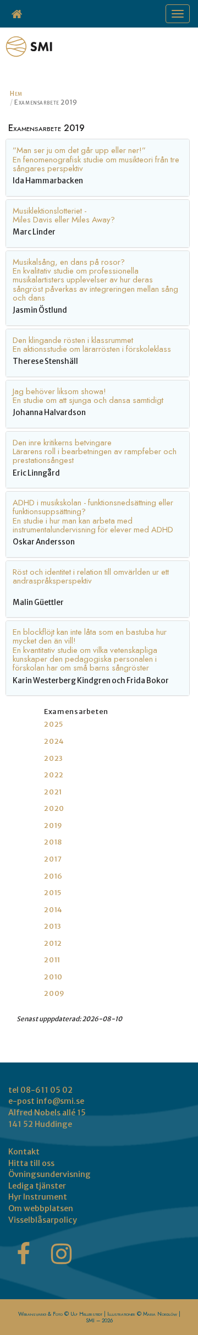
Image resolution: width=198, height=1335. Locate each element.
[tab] (97, 167)
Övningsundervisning (49, 1174)
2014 (53, 909)
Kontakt (24, 1152)
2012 (53, 943)
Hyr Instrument (37, 1197)
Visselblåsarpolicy (42, 1220)
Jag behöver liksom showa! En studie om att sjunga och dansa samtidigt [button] (88, 395)
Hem (16, 93)
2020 (54, 808)
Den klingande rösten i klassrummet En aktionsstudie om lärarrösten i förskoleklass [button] (92, 344)
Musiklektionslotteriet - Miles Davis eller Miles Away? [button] (64, 215)
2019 (53, 825)
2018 (53, 842)
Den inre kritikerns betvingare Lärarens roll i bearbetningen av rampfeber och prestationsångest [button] (95, 452)
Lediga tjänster (37, 1186)
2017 (53, 859)
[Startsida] (17, 14)
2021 (53, 792)
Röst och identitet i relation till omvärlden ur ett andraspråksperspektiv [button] (91, 576)
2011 (52, 960)
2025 (53, 724)
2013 (53, 926)
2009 (54, 993)
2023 (53, 758)
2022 (54, 775)
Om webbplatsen (40, 1208)
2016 (53, 876)
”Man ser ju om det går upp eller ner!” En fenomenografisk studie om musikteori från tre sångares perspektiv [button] (96, 159)
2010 (53, 977)
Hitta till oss (31, 1163)
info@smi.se (60, 1101)
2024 (54, 741)
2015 (53, 892)
